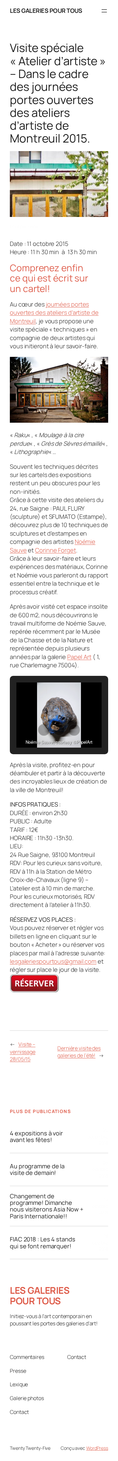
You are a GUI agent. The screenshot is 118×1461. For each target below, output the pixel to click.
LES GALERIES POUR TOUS (46, 10)
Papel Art (79, 657)
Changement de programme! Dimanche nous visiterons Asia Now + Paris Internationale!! (46, 1206)
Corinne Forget (55, 550)
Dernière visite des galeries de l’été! (79, 1052)
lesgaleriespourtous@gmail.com (53, 961)
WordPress (97, 1448)
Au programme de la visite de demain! (37, 1169)
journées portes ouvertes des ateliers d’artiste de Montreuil (54, 312)
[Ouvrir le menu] (104, 11)
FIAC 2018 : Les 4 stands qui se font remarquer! (42, 1242)
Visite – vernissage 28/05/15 (22, 1052)
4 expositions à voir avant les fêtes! (36, 1136)
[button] (44, 730)
